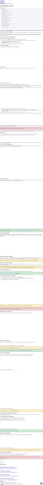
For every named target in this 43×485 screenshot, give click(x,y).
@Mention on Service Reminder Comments (7, 18)
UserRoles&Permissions (15, 430)
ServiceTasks (13, 345)
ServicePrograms (16, 308)
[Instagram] (1, 484)
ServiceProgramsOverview (9, 273)
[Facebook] (0, 484)
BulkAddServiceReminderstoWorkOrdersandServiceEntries (26, 350)
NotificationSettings (15, 142)
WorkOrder (23, 345)
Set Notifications (4, 13)
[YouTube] (2, 484)
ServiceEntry (19, 345)
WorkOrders (25, 32)
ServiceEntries (21, 32)
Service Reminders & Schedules (9, 3)
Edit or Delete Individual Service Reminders (7, 20)
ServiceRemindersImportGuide (17, 273)
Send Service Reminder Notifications (6, 17)
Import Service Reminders (5, 19)
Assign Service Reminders (5, 16)
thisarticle (16, 428)
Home (1, 3)
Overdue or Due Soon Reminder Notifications (7, 14)
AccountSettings (15, 146)
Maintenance (3, 3)
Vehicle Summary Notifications (5, 15)
